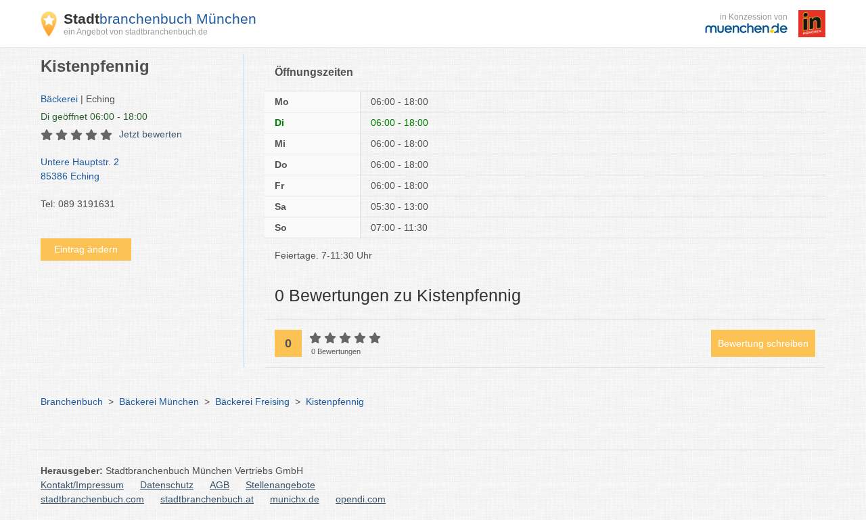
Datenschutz (166, 484)
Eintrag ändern (86, 249)
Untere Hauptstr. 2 (80, 168)
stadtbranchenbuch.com (92, 499)
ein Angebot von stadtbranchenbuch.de (136, 32)
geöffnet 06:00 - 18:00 (94, 116)
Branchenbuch (72, 401)
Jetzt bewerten (150, 134)
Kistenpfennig (335, 401)
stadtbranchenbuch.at (207, 499)
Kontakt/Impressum (82, 484)
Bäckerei (59, 98)
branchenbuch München (160, 18)
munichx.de (294, 499)
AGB (219, 484)
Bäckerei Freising (252, 401)
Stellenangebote (280, 484)
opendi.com (361, 499)
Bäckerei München (159, 401)
